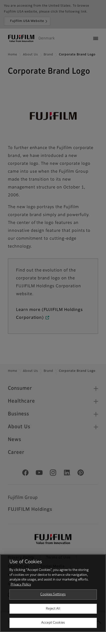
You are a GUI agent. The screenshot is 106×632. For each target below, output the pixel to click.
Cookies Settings (53, 594)
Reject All (53, 608)
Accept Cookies (53, 622)
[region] (53, 593)
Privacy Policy (21, 584)
